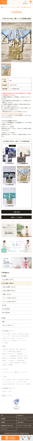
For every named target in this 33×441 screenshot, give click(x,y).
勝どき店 (23, 349)
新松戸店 (4, 358)
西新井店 (19, 351)
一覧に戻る (16, 212)
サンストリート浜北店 (7, 362)
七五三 (3, 334)
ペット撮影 (5, 342)
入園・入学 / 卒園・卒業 (22, 336)
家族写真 (14, 340)
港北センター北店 (22, 356)
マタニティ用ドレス (7, 325)
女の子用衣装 (6, 309)
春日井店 (24, 362)
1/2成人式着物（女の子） (9, 287)
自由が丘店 (5, 349)
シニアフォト (22, 340)
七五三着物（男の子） (26, 7)
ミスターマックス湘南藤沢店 (9, 356)
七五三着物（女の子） (8, 279)
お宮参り (14, 334)
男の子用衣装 (6, 312)
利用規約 (3, 422)
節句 (13, 336)
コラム (4, 376)
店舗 (3, 346)
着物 (3, 321)
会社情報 (3, 418)
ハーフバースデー (6, 336)
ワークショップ (23, 372)
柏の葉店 (20, 358)
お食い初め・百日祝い (23, 334)
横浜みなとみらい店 (7, 353)
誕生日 (8, 334)
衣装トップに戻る (16, 217)
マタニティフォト (6, 340)
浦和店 (3, 360)
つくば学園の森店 (19, 360)
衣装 (18, 7)
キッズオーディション (7, 372)
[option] (16, 42)
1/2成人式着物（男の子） (9, 290)
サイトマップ (4, 429)
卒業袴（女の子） (7, 294)
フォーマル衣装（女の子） (9, 298)
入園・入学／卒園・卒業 (8, 384)
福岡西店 (10, 365)
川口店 (25, 358)
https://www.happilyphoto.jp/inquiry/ (12, 113)
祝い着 (4, 305)
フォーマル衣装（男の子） (9, 301)
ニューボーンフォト (7, 381)
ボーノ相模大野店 (18, 353)
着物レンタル (7, 395)
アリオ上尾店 (10, 360)
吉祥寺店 (11, 349)
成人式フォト (20, 338)
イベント (5, 369)
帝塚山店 (4, 365)
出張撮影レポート (8, 388)
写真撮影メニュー (8, 331)
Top (2, 415)
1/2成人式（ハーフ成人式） (8, 338)
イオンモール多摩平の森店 (8, 351)
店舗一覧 (29, 437)
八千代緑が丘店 (12, 358)
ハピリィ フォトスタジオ (9, 7)
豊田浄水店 (17, 362)
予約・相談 (23, 437)
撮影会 (16, 372)
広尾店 (17, 349)
